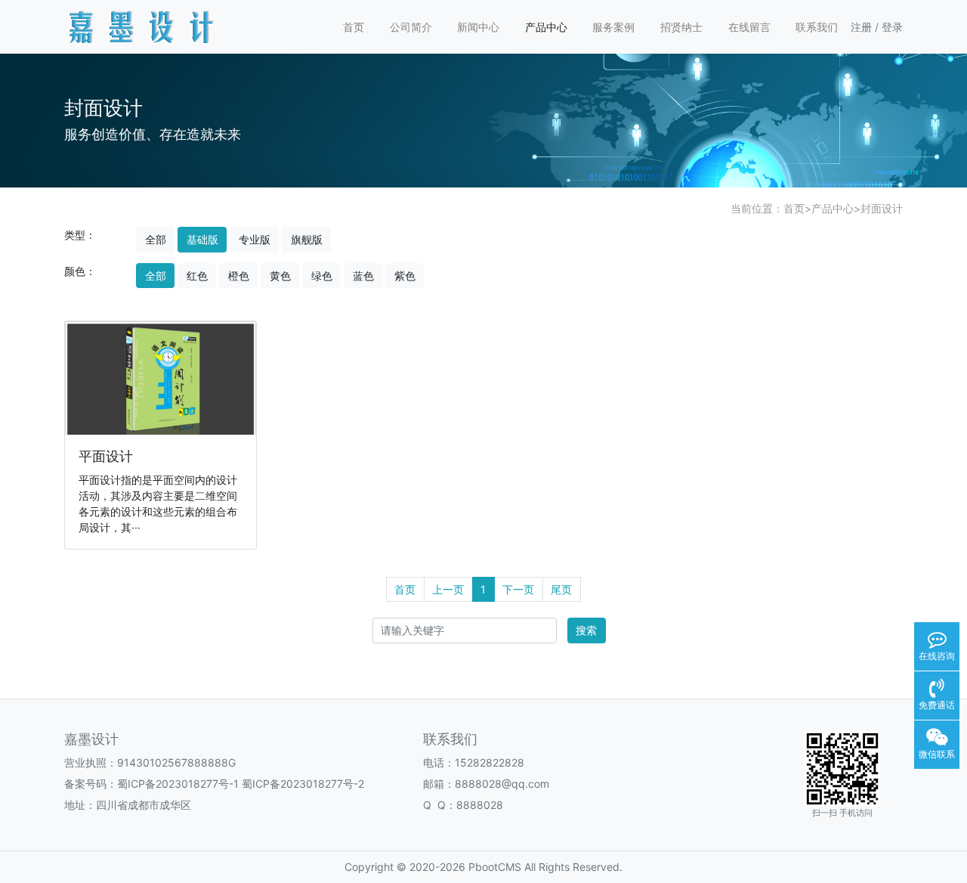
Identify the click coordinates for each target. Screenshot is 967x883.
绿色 (321, 275)
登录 (892, 26)
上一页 (448, 589)
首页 (353, 26)
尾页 (561, 589)
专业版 (254, 239)
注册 (861, 26)
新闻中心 (478, 26)
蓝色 (363, 275)
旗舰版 (307, 239)
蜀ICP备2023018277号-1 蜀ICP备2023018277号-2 (240, 783)
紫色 (405, 275)
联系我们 (817, 26)
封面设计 (881, 208)
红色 (197, 275)
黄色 (280, 275)
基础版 (202, 239)
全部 (155, 239)
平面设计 (106, 456)
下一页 (518, 589)
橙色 (238, 275)
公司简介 (411, 26)
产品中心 (546, 26)
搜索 (586, 630)
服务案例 (613, 26)
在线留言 (749, 26)
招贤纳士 (681, 26)
